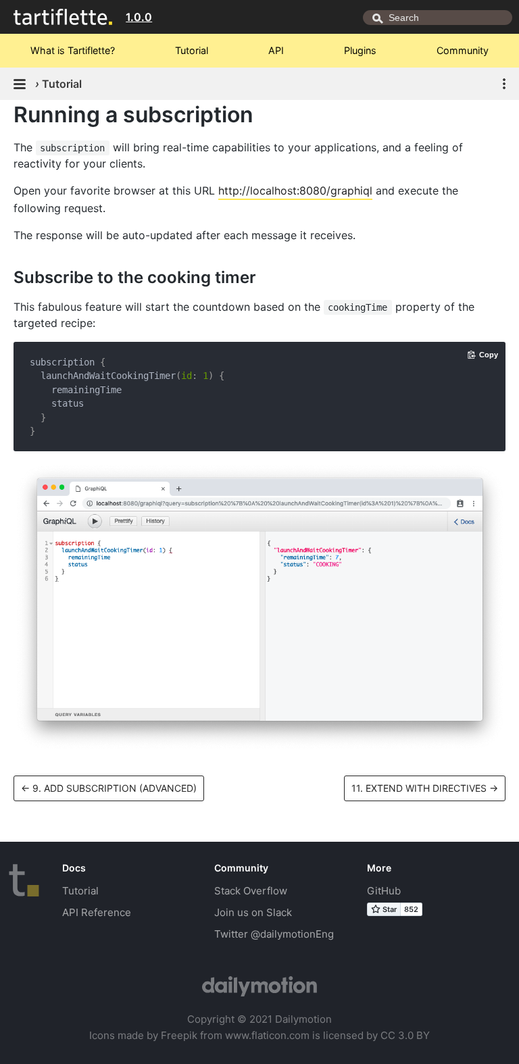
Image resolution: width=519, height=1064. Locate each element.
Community (463, 50)
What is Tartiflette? (72, 50)
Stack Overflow (250, 890)
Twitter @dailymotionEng (274, 934)
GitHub (384, 890)
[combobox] (437, 17)
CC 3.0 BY (405, 1035)
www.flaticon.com (267, 1035)
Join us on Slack (253, 912)
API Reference (96, 912)
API (276, 50)
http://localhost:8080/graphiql (295, 190)
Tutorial (191, 50)
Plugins (360, 50)
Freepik (179, 1035)
